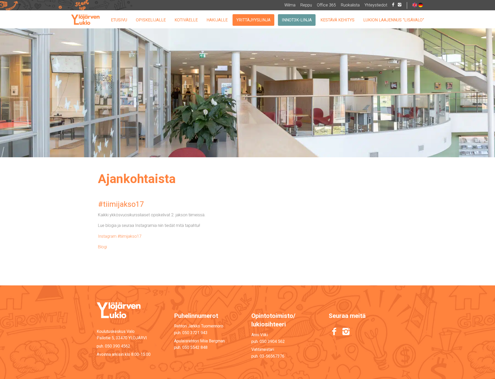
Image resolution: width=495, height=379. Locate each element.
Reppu (306, 5)
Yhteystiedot (376, 5)
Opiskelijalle (151, 20)
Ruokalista (350, 5)
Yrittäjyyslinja (253, 20)
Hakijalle (217, 20)
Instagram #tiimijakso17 (120, 236)
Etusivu (119, 20)
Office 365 (326, 5)
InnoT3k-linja (297, 20)
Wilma (289, 5)
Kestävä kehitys (337, 20)
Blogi (103, 246)
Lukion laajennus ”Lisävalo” (393, 20)
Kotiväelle (186, 20)
